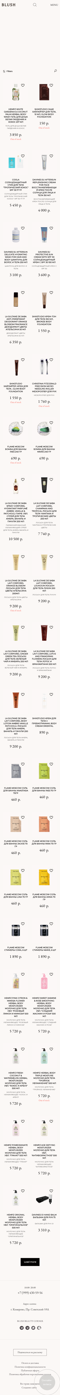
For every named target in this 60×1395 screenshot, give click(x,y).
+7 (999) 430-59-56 (30, 1292)
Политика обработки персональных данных (30, 1374)
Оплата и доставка (30, 1363)
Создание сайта (29, 1387)
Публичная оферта (30, 1370)
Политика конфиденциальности (30, 1366)
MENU (54, 5)
